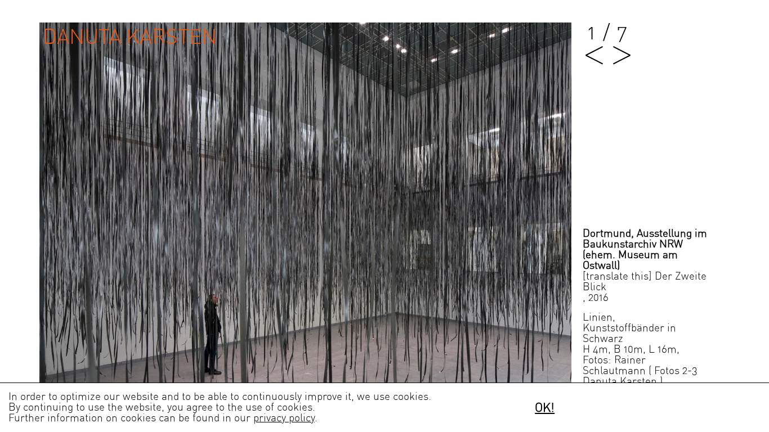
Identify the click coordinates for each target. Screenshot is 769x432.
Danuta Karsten (130, 37)
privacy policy (284, 418)
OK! (545, 408)
